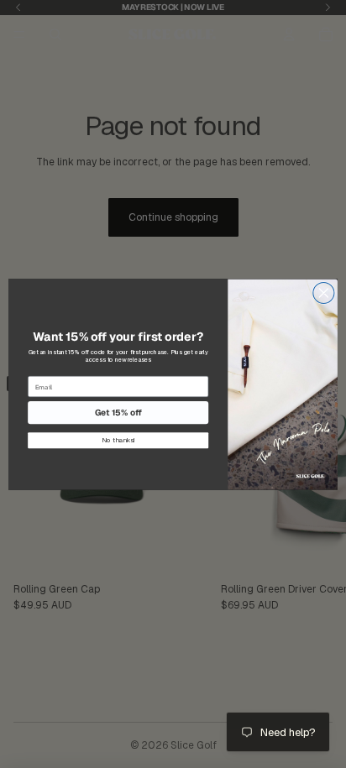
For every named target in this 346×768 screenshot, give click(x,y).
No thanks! (118, 440)
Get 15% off (118, 412)
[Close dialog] (323, 292)
